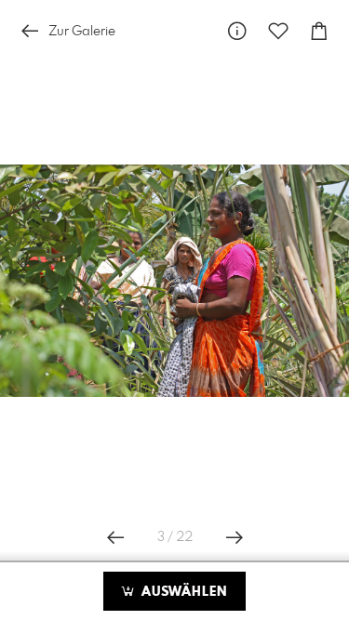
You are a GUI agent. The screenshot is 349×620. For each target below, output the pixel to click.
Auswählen (182, 592)
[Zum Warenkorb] (319, 31)
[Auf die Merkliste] (278, 31)
